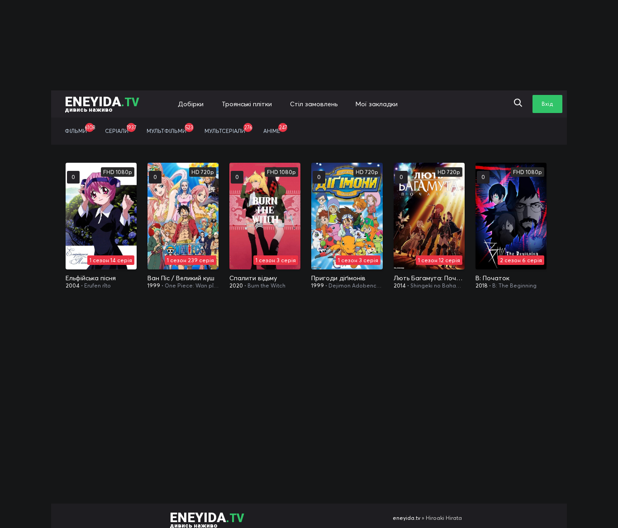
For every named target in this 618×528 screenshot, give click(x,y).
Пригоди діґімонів (338, 278)
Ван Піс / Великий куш (180, 278)
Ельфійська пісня (91, 278)
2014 (400, 285)
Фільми (80, 129)
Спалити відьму (253, 278)
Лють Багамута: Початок (429, 278)
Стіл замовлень (314, 104)
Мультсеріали (228, 129)
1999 (153, 285)
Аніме (275, 129)
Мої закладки (377, 104)
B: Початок (492, 278)
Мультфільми (170, 129)
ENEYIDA (102, 103)
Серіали (120, 129)
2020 (236, 285)
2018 (481, 285)
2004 (73, 285)
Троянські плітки (247, 104)
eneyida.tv (406, 517)
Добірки (191, 104)
